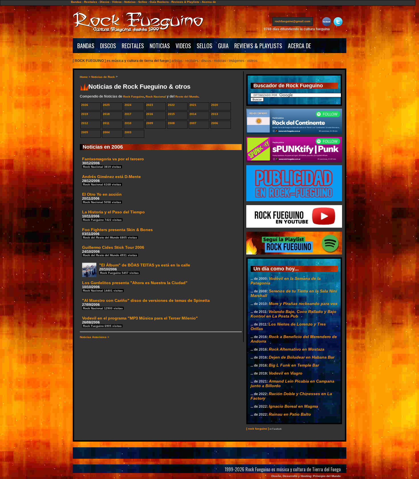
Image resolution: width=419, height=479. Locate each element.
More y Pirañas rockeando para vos (303, 303)
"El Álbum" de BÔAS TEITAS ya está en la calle (144, 268)
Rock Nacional (156, 96)
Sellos (142, 1)
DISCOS (108, 45)
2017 (128, 114)
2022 (171, 104)
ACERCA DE (299, 45)
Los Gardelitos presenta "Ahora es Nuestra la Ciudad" (135, 286)
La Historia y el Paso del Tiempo (113, 215)
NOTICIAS (160, 45)
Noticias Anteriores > (94, 337)
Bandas (76, 1)
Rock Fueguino (133, 96)
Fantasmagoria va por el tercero (113, 162)
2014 (193, 114)
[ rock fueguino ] (257, 428)
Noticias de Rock (103, 76)
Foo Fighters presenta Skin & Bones (117, 233)
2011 (106, 123)
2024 (128, 104)
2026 (84, 104)
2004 (106, 132)
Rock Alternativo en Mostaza (296, 349)
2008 (171, 123)
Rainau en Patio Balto (290, 414)
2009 (149, 123)
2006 (214, 123)
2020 (214, 104)
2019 (84, 114)
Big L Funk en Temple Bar (294, 365)
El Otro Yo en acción (102, 198)
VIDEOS (183, 45)
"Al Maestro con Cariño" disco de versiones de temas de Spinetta (146, 304)
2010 (128, 123)
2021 (193, 104)
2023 (149, 104)
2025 (106, 104)
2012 (84, 123)
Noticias (130, 1)
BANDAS (85, 45)
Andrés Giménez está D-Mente (111, 180)
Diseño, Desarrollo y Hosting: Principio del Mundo (306, 476)
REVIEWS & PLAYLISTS (258, 45)
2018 (106, 114)
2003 (128, 132)
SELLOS (204, 45)
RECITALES (133, 45)
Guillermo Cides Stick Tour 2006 (113, 251)
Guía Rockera (159, 1)
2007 (193, 123)
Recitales (90, 1)
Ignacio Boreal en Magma (293, 406)
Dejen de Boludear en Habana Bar (301, 357)
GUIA (223, 45)
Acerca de (209, 1)
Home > (85, 76)
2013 (214, 114)
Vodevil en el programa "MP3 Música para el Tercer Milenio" (140, 322)
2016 (149, 114)
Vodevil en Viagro (285, 373)
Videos (117, 1)
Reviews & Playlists (185, 1)
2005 (84, 132)
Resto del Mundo (186, 96)
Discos (104, 1)
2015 (171, 114)
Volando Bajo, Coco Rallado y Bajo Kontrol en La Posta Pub (293, 313)
